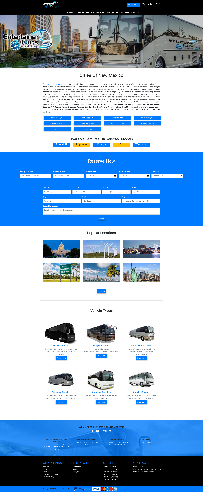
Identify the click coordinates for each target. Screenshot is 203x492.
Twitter (76, 469)
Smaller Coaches (110, 479)
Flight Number (128, 197)
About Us (46, 467)
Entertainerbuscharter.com (144, 472)
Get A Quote (133, 5)
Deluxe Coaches (109, 467)
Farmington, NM (117, 123)
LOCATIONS (90, 12)
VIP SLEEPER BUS (118, 12)
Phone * (75, 188)
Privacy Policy (48, 477)
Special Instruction (50, 206)
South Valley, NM (87, 123)
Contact (46, 472)
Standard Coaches (110, 477)
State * (134, 188)
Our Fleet (46, 469)
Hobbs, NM (87, 129)
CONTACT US (135, 12)
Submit (101, 218)
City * (45, 197)
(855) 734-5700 (150, 4)
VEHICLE (155, 172)
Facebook (77, 467)
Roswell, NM (57, 123)
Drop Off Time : (125, 172)
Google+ (76, 472)
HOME (65, 12)
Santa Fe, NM (117, 118)
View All (101, 291)
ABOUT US (72, 12)
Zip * (84, 197)
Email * (105, 188)
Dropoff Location (60, 172)
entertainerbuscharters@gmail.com (147, 469)
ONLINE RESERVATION (103, 12)
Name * (46, 188)
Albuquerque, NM (57, 118)
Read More (61, 358)
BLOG (127, 12)
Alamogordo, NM (147, 123)
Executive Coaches (110, 474)
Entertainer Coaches (111, 472)
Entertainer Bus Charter (52, 84)
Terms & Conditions (50, 474)
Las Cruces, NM (87, 118)
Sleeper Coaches (110, 469)
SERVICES (81, 12)
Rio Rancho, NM (147, 118)
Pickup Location (26, 172)
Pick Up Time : (91, 172)
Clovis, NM (57, 129)
